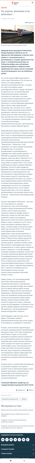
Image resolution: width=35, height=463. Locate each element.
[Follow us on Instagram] (7, 439)
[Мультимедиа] (10, 460)
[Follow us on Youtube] (2, 439)
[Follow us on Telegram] (15, 439)
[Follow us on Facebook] (11, 439)
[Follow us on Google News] (23, 439)
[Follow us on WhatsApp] (19, 439)
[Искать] (24, 460)
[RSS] (27, 439)
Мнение (4, 8)
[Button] (29, 22)
